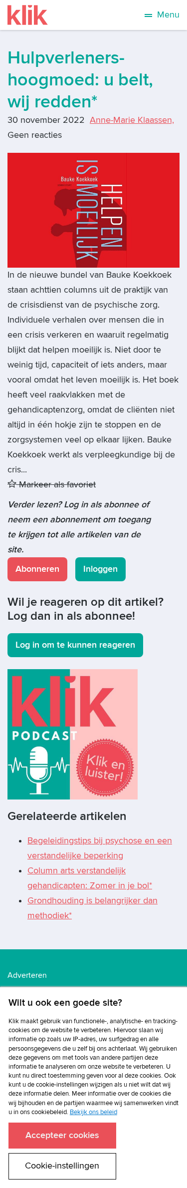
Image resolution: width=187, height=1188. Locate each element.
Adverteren (27, 975)
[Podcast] (72, 734)
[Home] (27, 15)
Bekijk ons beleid (93, 1112)
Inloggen (100, 569)
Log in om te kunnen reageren (75, 645)
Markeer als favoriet (56, 484)
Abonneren (37, 569)
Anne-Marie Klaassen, (132, 120)
